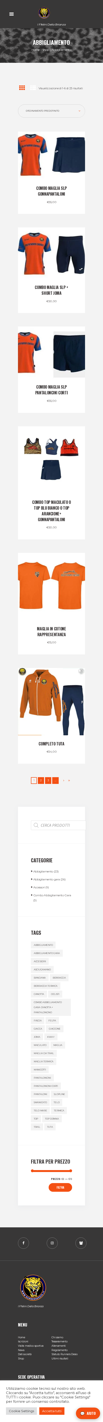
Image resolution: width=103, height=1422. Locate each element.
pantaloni (40, 1094)
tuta (50, 1127)
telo (56, 1102)
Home (36, 49)
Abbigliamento (43, 871)
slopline (59, 1094)
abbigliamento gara (47, 953)
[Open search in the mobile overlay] (58, 825)
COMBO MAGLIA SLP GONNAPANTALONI (51, 191)
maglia (57, 1045)
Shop (45, 49)
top (36, 1118)
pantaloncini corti (46, 1086)
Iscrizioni (23, 1341)
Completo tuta (51, 744)
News (21, 1350)
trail (37, 1127)
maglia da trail (44, 1053)
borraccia (59, 977)
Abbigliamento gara (46, 879)
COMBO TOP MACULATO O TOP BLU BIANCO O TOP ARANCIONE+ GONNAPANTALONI (51, 510)
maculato (40, 1045)
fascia (37, 1020)
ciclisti (55, 994)
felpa (52, 1020)
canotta (39, 994)
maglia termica (43, 1061)
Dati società (24, 1354)
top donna (52, 1118)
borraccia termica (45, 986)
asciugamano (42, 969)
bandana (40, 977)
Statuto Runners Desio (64, 1354)
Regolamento (60, 1350)
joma (37, 1037)
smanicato (40, 1102)
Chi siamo (57, 1337)
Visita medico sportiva (31, 1345)
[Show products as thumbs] (22, 87)
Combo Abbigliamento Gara (52, 895)
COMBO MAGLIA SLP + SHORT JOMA (51, 290)
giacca (38, 1028)
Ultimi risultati (60, 1358)
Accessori (39, 887)
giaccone (55, 1028)
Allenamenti (59, 1345)
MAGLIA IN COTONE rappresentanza (51, 631)
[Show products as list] (33, 87)
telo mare (40, 1110)
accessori (40, 961)
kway (51, 1037)
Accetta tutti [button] (52, 1411)
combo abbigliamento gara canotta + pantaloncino (48, 1007)
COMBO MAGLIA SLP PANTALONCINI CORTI (51, 390)
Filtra (60, 1187)
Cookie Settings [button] (21, 1411)
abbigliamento (43, 945)
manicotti (40, 1069)
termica (59, 1110)
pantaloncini (42, 1077)
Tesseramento (59, 1341)
